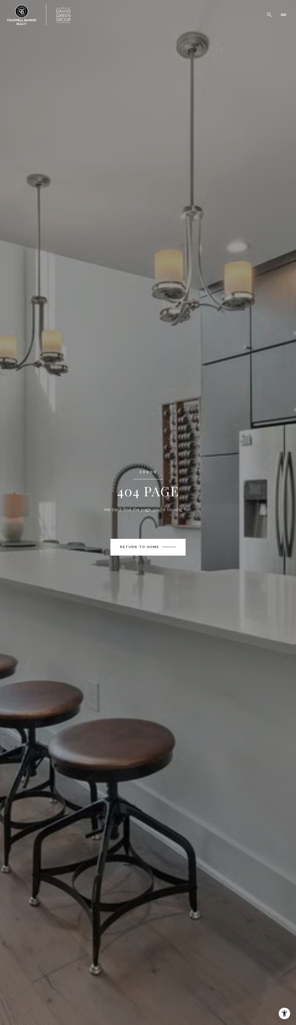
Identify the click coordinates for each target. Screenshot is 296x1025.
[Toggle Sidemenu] (283, 15)
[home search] (269, 15)
